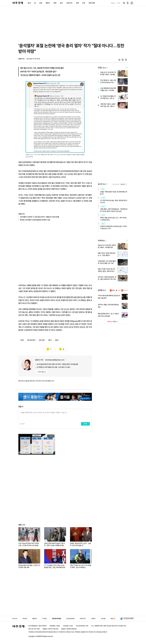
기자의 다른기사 (41, 372)
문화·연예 (92, 3)
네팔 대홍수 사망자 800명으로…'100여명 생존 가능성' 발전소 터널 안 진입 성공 (113, 210)
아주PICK (101, 240)
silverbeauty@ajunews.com (54, 360)
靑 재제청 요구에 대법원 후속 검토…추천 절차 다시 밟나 (53, 367)
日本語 (118, 3)
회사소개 (14, 618)
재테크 (48, 3)
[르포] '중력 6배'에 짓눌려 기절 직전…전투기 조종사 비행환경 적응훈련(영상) (54, 544)
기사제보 (44, 618)
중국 (29, 3)
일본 (119, 290)
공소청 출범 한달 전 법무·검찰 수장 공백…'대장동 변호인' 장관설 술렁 (57, 364)
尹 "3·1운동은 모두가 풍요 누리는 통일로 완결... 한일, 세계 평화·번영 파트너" (54, 566)
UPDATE (123, 184)
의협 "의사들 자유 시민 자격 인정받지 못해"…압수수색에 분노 (80, 566)
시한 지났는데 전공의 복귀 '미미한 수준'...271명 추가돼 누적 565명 (28, 544)
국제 (77, 3)
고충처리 (93, 618)
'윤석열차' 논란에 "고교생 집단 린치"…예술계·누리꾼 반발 (39, 217)
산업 (40, 3)
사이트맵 (103, 618)
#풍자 (50, 340)
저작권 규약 (83, 618)
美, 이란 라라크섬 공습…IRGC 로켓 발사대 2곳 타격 (113, 202)
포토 (83, 3)
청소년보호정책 (70, 618)
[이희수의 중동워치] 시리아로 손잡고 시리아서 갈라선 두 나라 (113, 227)
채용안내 (34, 618)
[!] (127, 67)
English (113, 3)
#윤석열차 (42, 340)
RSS (112, 618)
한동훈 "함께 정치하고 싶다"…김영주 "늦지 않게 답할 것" (80, 544)
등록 (85, 424)
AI (35, 3)
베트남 (126, 290)
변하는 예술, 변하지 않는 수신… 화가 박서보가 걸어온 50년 (113, 219)
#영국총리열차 (31, 340)
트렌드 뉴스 (102, 68)
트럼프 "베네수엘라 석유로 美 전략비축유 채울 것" (113, 193)
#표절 (56, 340)
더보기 (107, 322)
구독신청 (24, 618)
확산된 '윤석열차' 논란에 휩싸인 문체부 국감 (35, 220)
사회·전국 (69, 3)
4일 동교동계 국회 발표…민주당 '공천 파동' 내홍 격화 (29, 566)
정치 (61, 3)
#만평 (22, 340)
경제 (54, 3)
